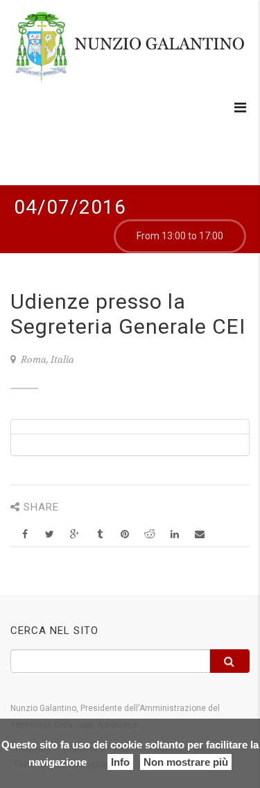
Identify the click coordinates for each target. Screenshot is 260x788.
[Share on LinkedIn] (174, 534)
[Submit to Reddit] (149, 534)
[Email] (199, 534)
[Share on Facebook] (24, 534)
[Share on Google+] (74, 534)
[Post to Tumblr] (99, 534)
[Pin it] (124, 534)
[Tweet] (49, 534)
